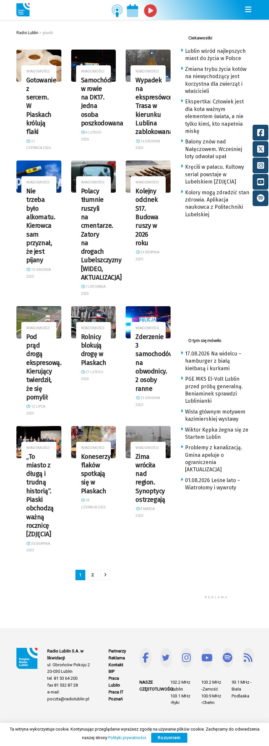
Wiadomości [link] (38, 71)
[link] (23, 9)
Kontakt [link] (116, 664)
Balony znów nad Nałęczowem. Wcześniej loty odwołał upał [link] (213, 149)
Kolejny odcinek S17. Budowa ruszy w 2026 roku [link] (146, 217)
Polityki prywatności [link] (127, 737)
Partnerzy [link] (117, 651)
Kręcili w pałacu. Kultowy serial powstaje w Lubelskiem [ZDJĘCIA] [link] (214, 174)
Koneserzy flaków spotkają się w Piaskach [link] (96, 474)
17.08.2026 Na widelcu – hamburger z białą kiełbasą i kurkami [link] (213, 361)
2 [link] (93, 574)
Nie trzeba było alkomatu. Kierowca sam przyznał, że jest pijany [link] (40, 225)
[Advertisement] (224, 276)
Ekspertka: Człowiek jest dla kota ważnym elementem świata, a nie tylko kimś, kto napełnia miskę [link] (214, 116)
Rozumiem (169, 737)
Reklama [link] (117, 657)
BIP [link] (111, 671)
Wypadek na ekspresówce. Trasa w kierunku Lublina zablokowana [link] (154, 106)
